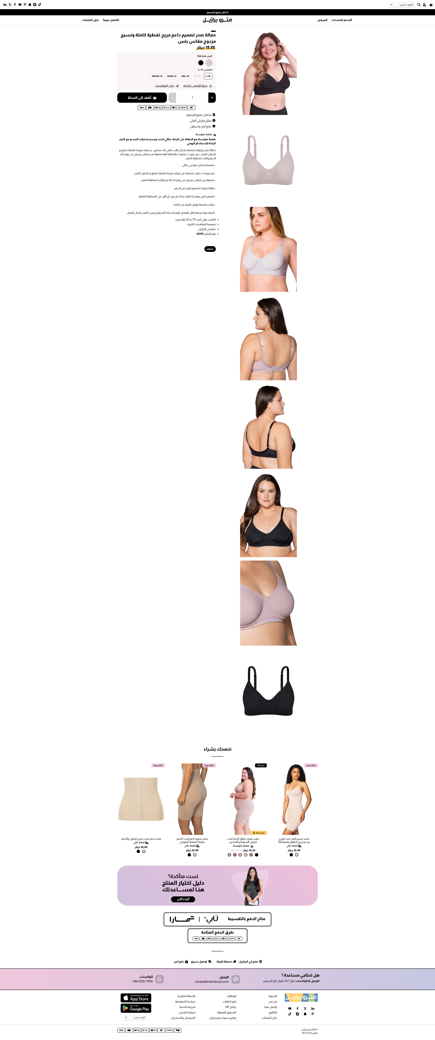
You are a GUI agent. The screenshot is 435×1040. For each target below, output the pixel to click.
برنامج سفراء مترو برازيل (222, 1017)
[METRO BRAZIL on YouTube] (20, 5)
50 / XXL (185, 76)
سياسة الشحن (187, 1012)
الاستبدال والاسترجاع (183, 1017)
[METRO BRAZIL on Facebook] (15, 5)
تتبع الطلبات (229, 1001)
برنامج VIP (230, 1006)
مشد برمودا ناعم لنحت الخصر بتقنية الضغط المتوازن (192, 840)
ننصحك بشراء (217, 748)
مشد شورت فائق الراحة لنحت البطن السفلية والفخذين (243, 840)
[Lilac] (229, 855)
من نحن (272, 1001)
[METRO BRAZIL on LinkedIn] (5, 5)
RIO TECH (307, 1033)
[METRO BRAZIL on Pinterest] (25, 5)
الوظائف (231, 996)
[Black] (200, 62)
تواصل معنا (270, 1006)
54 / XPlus (157, 76)
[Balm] (240, 855)
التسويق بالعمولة (226, 1012)
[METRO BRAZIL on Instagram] (35, 5)
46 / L (208, 76)
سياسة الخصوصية (185, 1001)
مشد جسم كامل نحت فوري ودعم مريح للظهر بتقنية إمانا (294, 840)
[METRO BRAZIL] (217, 20)
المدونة (273, 996)
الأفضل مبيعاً (111, 20)
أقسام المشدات (342, 20)
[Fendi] (251, 855)
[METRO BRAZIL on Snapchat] (30, 5)
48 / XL (197, 76)
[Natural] (296, 855)
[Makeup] (209, 62)
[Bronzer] (235, 855)
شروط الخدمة (187, 1006)
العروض (322, 20)
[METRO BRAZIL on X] (10, 5)
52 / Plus (171, 76)
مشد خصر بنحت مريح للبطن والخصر (141, 838)
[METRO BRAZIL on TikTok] (40, 5)
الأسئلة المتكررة (186, 996)
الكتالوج (273, 1012)
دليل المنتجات (90, 20)
